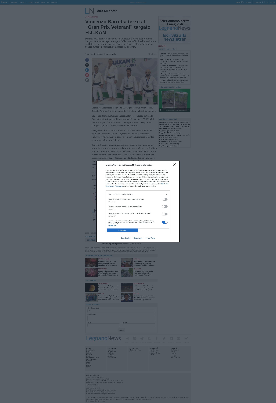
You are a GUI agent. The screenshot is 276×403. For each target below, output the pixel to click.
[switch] (165, 199)
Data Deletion (125, 238)
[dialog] (138, 201)
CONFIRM (122, 230)
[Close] (175, 165)
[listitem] (138, 194)
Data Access (138, 238)
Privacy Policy (150, 238)
